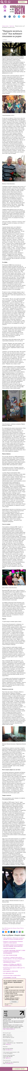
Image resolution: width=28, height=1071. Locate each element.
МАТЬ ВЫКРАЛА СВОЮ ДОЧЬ (10, 971)
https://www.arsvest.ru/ (9, 1029)
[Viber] (20, 932)
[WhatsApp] (22, 932)
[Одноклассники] (6, 932)
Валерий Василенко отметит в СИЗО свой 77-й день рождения (14, 968)
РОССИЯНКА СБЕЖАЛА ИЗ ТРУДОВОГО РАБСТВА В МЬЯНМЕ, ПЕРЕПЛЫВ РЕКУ (13, 945)
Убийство (22, 928)
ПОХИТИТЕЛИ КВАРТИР (9, 948)
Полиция (8, 928)
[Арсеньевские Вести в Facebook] (5, 16)
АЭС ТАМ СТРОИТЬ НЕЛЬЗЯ (10, 955)
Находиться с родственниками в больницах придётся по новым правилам (13, 942)
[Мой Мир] (9, 932)
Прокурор (15, 928)
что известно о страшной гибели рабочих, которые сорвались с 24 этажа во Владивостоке (14, 958)
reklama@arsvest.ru (9, 1063)
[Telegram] (17, 932)
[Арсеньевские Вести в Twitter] (19, 16)
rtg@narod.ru (8, 1057)
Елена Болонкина (5, 929)
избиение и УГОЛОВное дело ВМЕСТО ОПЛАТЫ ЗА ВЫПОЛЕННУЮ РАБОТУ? (12, 965)
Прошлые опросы (8, 1005)
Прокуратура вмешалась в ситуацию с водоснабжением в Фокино (11, 961)
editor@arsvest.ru (9, 1049)
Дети (11, 928)
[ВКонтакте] (3, 932)
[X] (11, 932)
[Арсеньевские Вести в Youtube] (24, 16)
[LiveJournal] (14, 932)
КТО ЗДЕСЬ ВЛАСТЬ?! (8, 973)
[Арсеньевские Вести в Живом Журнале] (9, 16)
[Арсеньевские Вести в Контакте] (14, 16)
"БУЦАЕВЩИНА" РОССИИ (9, 977)
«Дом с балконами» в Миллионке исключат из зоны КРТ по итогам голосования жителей (13, 938)
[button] (22, 2)
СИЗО (5, 928)
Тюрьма (18, 928)
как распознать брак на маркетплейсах (12, 975)
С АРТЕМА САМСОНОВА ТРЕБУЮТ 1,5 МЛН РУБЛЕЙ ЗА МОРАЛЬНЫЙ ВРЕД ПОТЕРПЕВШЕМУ (14, 952)
